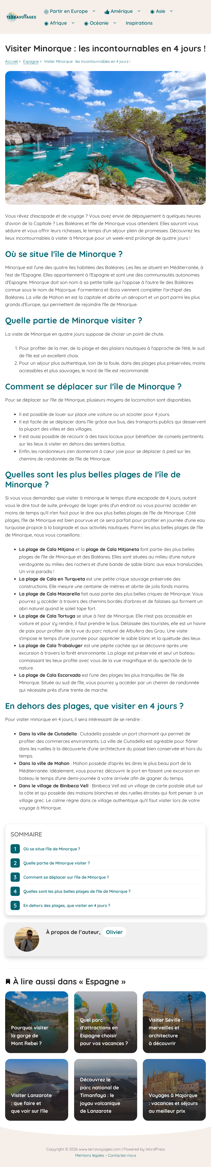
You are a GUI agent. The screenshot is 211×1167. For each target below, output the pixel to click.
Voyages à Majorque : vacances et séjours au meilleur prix (173, 1103)
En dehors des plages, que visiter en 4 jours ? (66, 905)
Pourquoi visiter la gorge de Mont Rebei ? (29, 1036)
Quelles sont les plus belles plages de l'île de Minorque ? (76, 891)
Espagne (31, 61)
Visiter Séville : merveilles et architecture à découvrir (166, 1031)
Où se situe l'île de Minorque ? (51, 848)
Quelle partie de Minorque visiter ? (56, 862)
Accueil (11, 61)
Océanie (99, 23)
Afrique (59, 23)
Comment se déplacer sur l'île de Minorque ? (66, 876)
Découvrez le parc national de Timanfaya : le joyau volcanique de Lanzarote (100, 1095)
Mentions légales (89, 1155)
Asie (161, 11)
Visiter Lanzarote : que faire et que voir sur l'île (31, 1103)
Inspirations (139, 23)
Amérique (122, 11)
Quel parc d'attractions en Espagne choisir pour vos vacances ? (104, 1031)
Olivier (114, 932)
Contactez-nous (122, 1155)
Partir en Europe (69, 11)
